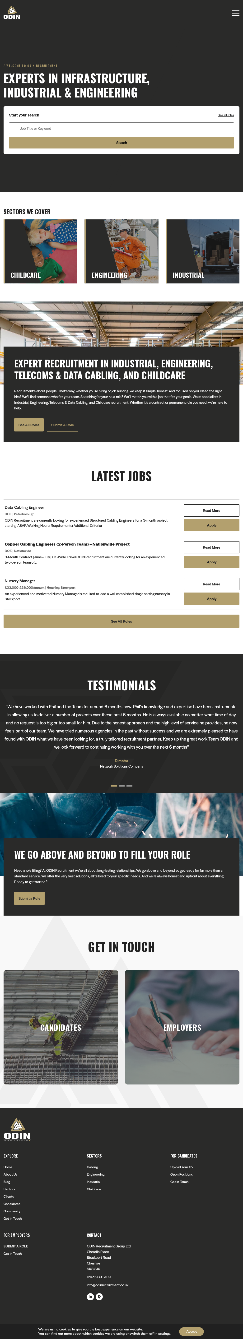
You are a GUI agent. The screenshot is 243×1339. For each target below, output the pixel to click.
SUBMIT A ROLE (16, 1246)
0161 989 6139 (99, 1276)
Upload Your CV (181, 1167)
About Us (11, 1174)
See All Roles (29, 424)
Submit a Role (29, 898)
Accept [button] (191, 1331)
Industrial (93, 1181)
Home (8, 1167)
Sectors (9, 1189)
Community (12, 1211)
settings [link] (164, 1333)
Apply (211, 525)
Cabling (92, 1167)
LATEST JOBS (121, 475)
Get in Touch (13, 1218)
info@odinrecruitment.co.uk (107, 1284)
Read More (211, 510)
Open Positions (181, 1174)
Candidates (12, 1203)
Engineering (96, 1174)
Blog (7, 1181)
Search (121, 142)
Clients (9, 1196)
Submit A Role (62, 424)
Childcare (94, 1189)
